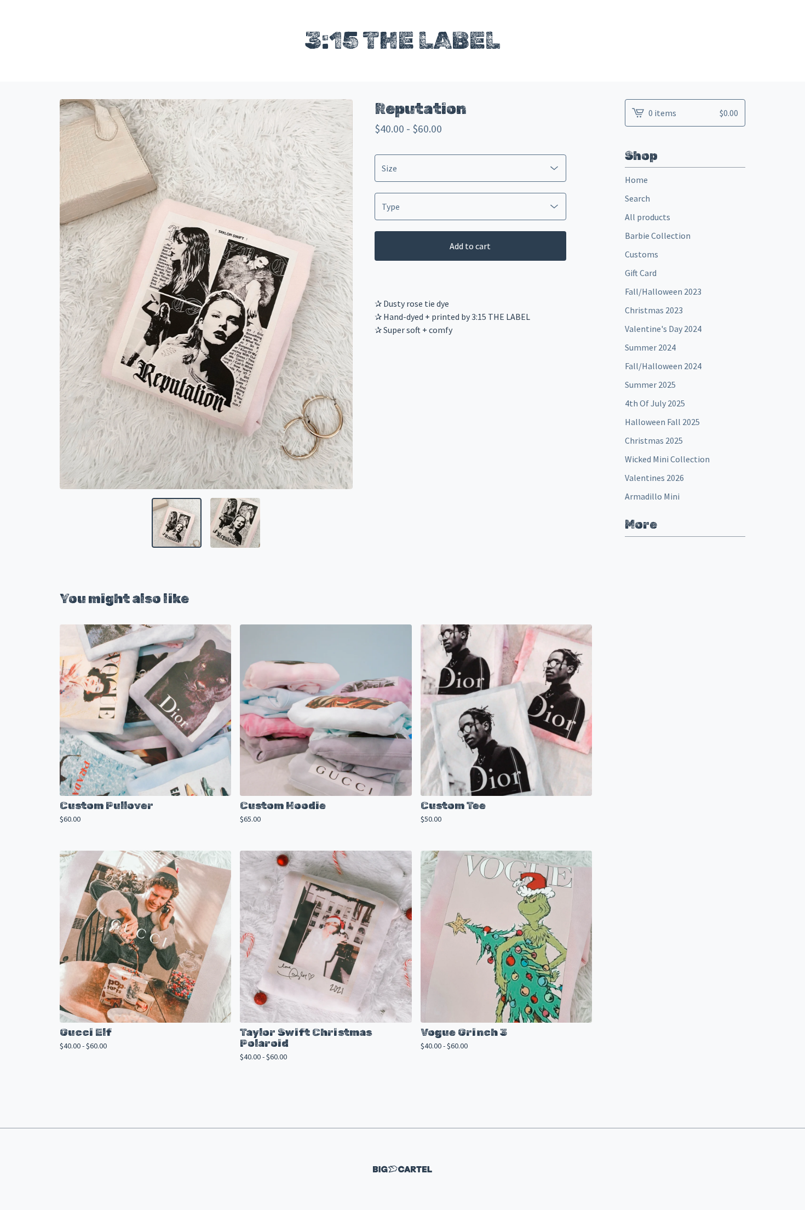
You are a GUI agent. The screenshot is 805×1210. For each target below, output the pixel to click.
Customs (641, 254)
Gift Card (641, 272)
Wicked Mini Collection (667, 459)
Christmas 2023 (654, 310)
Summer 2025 (650, 384)
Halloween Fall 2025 (662, 421)
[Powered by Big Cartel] (402, 1169)
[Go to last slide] (75, 294)
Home (636, 179)
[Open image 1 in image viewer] (206, 294)
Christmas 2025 (654, 440)
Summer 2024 (650, 347)
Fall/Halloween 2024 (663, 365)
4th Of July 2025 (655, 403)
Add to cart (470, 245)
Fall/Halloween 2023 (663, 291)
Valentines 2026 (654, 477)
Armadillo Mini (652, 496)
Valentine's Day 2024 (663, 328)
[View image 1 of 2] (177, 523)
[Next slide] (337, 294)
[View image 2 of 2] (235, 523)
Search (637, 198)
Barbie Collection (658, 235)
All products (647, 216)
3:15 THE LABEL (402, 40)
